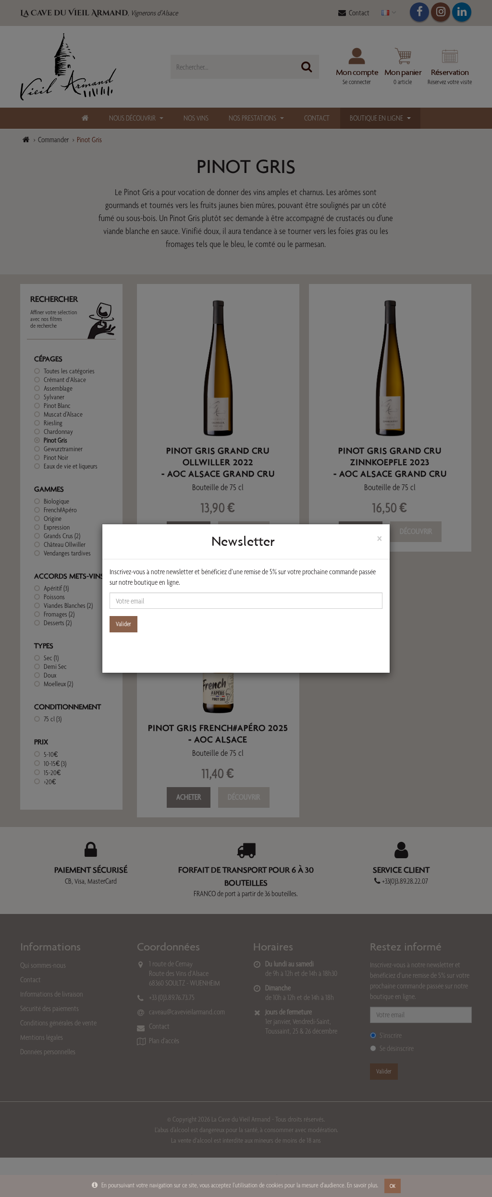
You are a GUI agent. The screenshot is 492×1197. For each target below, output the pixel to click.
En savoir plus (362, 1185)
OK (392, 1186)
